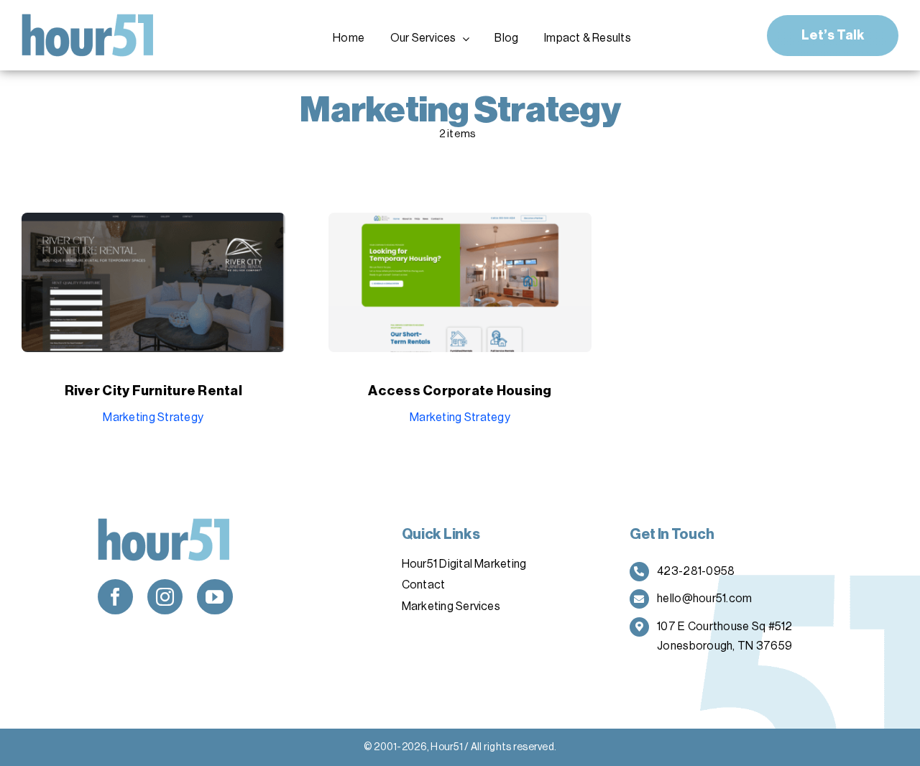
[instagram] (165, 596)
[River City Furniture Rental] (153, 223)
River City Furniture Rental (153, 390)
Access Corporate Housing (459, 390)
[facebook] (115, 596)
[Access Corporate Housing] (460, 223)
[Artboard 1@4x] (88, 20)
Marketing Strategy (153, 417)
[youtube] (214, 596)
